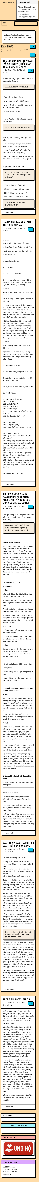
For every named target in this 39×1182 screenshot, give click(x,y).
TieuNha (14, 1172)
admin (13, 1167)
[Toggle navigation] (4, 23)
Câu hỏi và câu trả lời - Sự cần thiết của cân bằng (18, 844)
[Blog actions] (32, 47)
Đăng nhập (7, 2)
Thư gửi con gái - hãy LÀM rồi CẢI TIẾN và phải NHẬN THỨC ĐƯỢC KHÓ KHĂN (18, 63)
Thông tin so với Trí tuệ (16, 999)
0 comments (9, 484)
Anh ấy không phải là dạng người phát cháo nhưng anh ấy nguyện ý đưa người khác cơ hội (16, 498)
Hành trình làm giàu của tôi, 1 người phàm (17, 223)
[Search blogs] (32, 55)
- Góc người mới (24, 14)
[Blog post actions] (30, 71)
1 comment (8, 212)
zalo (9, 785)
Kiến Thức (7, 46)
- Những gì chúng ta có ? (27, 17)
